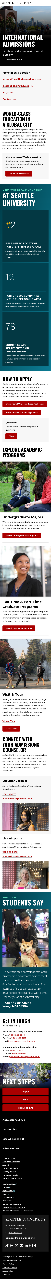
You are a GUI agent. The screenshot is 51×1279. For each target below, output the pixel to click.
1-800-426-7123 (19, 1038)
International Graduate (15, 86)
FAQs (5, 92)
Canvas (5, 1187)
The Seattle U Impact (19, 173)
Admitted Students (11, 1162)
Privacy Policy (8, 1264)
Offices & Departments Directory (17, 1211)
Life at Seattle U (13, 1139)
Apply (25, 1091)
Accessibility (7, 1271)
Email (4, 1194)
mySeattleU (7, 1191)
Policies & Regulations (11, 1260)
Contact (7, 99)
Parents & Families (10, 1175)
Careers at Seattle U (11, 1204)
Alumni (5, 1165)
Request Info (25, 1108)
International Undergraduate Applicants (25, 404)
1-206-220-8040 (17, 1035)
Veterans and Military (12, 1178)
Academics (9, 1129)
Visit (25, 1099)
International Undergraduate (19, 79)
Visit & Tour (11, 728)
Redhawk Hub (8, 1184)
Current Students (10, 1168)
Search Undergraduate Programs (22, 535)
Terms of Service (9, 1268)
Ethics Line (7, 1275)
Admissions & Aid (13, 60)
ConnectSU (7, 1197)
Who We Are (10, 1148)
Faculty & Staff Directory (13, 1207)
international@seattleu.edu (17, 798)
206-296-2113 (9, 794)
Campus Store (8, 1201)
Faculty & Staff (9, 1172)
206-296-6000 (15, 1232)
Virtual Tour (8, 721)
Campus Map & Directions (20, 1238)
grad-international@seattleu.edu (24, 1056)
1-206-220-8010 (16, 1050)
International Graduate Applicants (22, 412)
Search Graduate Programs (19, 628)
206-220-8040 (10, 852)
